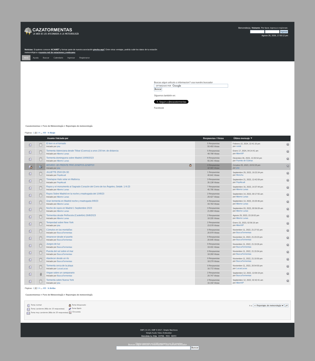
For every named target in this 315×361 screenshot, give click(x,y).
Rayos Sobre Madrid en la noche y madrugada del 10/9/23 (75, 193)
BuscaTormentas (64, 233)
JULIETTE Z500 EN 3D (57, 172)
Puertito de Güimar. (244, 160)
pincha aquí (98, 49)
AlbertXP (240, 153)
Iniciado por (62, 138)
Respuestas (209, 138)
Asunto (51, 138)
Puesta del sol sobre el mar (59, 251)
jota (58, 146)
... (42, 133)
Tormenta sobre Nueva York (60, 280)
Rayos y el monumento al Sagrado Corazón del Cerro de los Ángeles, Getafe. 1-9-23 (88, 186)
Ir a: (250, 306)
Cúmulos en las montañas (59, 229)
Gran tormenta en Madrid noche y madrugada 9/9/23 (72, 201)
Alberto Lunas (63, 154)
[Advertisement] (157, 13)
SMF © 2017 (157, 330)
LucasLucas (62, 268)
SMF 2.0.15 (145, 330)
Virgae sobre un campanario (60, 272)
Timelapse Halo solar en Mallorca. (63, 179)
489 (44, 133)
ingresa (273, 28)
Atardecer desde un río (57, 258)
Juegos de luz (53, 244)
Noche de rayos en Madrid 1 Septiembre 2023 (69, 208)
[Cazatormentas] (65, 32)
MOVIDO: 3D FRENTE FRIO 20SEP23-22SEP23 (70, 165)
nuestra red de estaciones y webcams (57, 52)
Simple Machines (170, 330)
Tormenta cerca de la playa (59, 265)
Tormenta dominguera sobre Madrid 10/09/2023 (70, 158)
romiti (238, 146)
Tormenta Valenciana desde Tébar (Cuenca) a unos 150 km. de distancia (82, 150)
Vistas (220, 138)
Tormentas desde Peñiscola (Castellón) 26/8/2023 (71, 215)
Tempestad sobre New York (59, 222)
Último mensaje (242, 138)
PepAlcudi (61, 175)
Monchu (239, 175)
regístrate (283, 28)
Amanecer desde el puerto (59, 237)
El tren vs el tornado (56, 143)
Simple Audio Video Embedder (159, 333)
